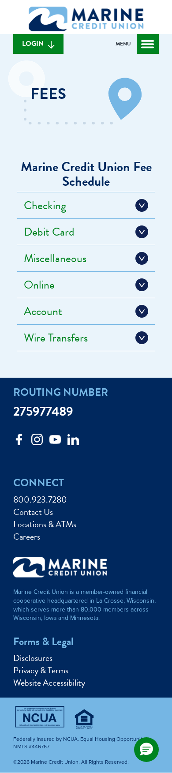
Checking (45, 205)
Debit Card (49, 231)
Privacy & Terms (40, 670)
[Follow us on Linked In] (73, 442)
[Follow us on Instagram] (37, 442)
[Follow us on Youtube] (55, 442)
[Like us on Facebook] (19, 442)
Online (39, 284)
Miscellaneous (55, 258)
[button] (146, 749)
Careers (26, 536)
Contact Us (33, 512)
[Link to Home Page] (86, 20)
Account (43, 311)
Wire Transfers (56, 337)
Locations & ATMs (44, 524)
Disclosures (32, 658)
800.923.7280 (40, 499)
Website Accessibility (49, 682)
